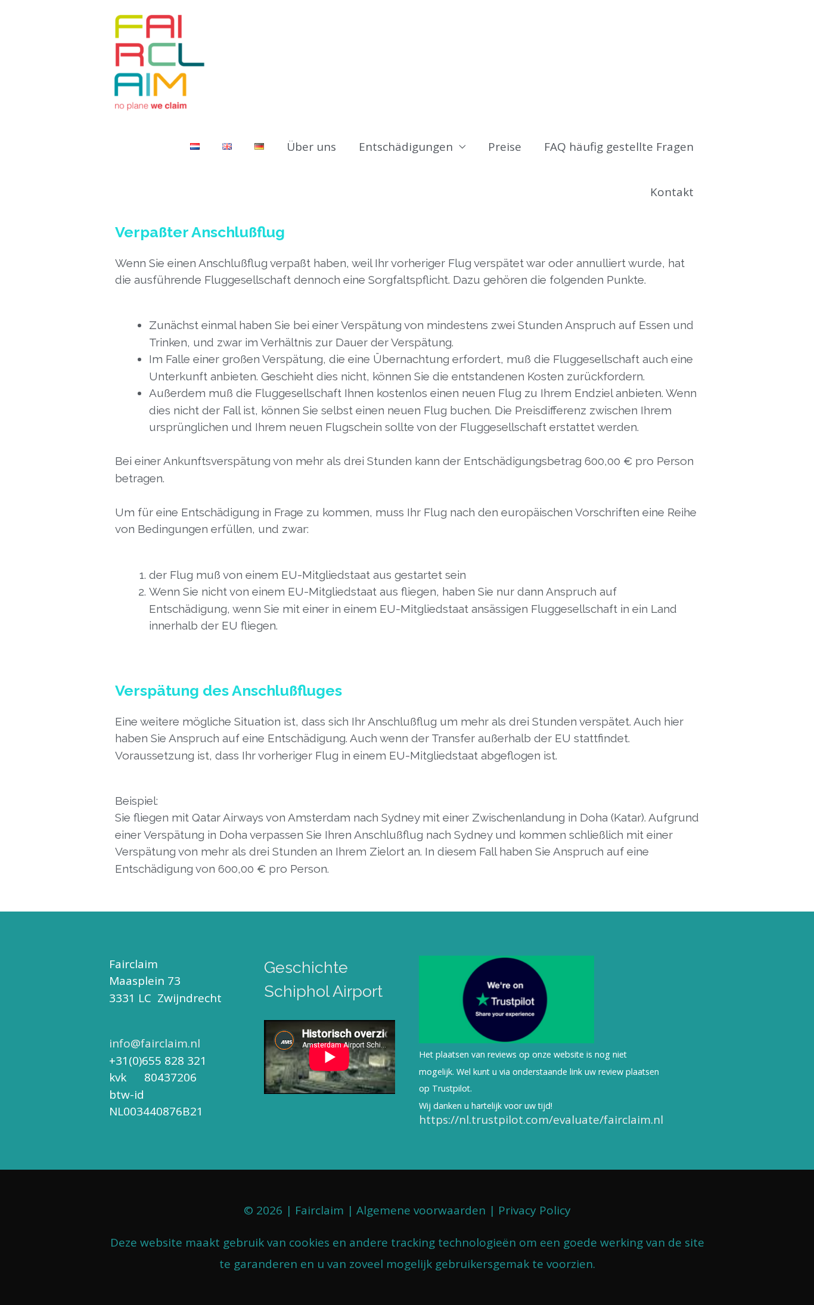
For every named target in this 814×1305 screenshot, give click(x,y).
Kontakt (672, 192)
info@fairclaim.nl (154, 1043)
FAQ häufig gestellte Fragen (619, 146)
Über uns (311, 146)
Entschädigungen (406, 146)
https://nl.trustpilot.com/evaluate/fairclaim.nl (541, 1119)
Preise (504, 146)
